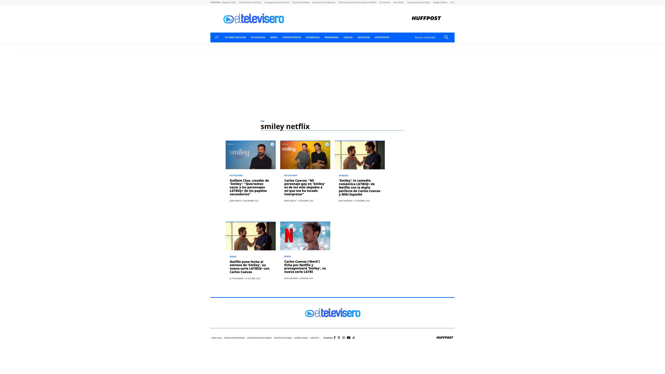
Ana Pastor (398, 2)
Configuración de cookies (259, 338)
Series (273, 37)
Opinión (343, 175)
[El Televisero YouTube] (349, 337)
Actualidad (258, 37)
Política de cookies (283, 338)
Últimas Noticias (235, 37)
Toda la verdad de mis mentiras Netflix (358, 2)
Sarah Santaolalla (301, 2)
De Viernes (385, 2)
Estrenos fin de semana (324, 2)
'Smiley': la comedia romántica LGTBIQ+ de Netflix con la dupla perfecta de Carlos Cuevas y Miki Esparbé (359, 187)
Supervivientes (291, 37)
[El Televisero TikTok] (354, 337)
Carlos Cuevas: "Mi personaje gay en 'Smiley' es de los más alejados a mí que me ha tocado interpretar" (304, 187)
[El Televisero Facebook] (334, 338)
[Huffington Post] (426, 18)
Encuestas (364, 37)
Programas (332, 37)
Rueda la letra (229, 2)
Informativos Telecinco (250, 2)
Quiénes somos (301, 338)
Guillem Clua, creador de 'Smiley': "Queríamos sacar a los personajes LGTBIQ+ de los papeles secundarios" (249, 187)
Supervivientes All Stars (419, 2)
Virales (348, 37)
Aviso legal (216, 338)
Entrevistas (382, 37)
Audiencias (313, 37)
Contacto (314, 338)
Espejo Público (440, 2)
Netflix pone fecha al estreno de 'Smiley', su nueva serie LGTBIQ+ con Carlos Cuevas (249, 267)
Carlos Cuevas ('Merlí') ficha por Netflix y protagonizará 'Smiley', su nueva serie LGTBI (305, 267)
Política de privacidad (234, 338)
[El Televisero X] (339, 337)
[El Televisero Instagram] (343, 337)
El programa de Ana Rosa (277, 2)
